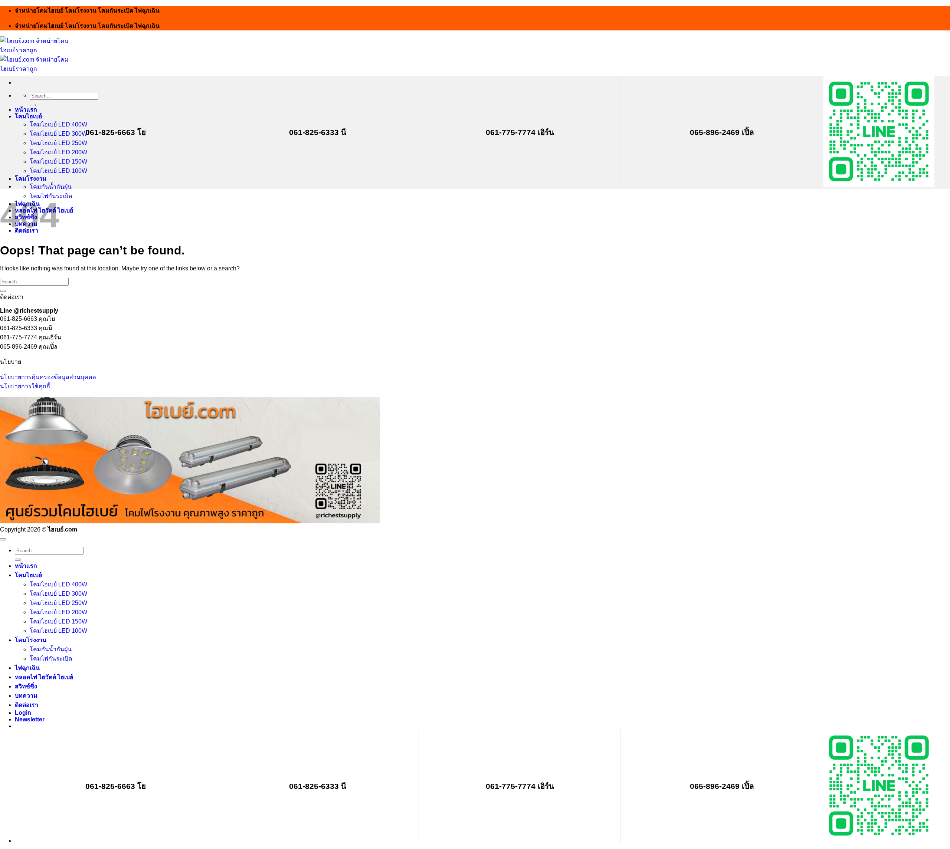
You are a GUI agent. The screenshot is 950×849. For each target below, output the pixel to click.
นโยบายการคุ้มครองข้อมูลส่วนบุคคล (48, 377)
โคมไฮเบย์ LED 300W (58, 134)
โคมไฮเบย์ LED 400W (58, 124)
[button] (30, 719)
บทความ (26, 695)
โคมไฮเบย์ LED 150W (58, 161)
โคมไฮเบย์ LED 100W (58, 171)
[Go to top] (3, 539)
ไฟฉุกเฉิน (27, 668)
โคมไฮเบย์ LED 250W (58, 143)
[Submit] (33, 105)
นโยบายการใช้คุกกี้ (25, 386)
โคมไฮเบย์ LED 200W (58, 152)
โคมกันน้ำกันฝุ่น (51, 187)
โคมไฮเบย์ (28, 116)
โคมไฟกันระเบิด (51, 658)
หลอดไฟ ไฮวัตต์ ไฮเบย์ (44, 677)
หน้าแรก (26, 109)
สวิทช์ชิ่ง (26, 686)
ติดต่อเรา (26, 705)
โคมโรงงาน (30, 178)
